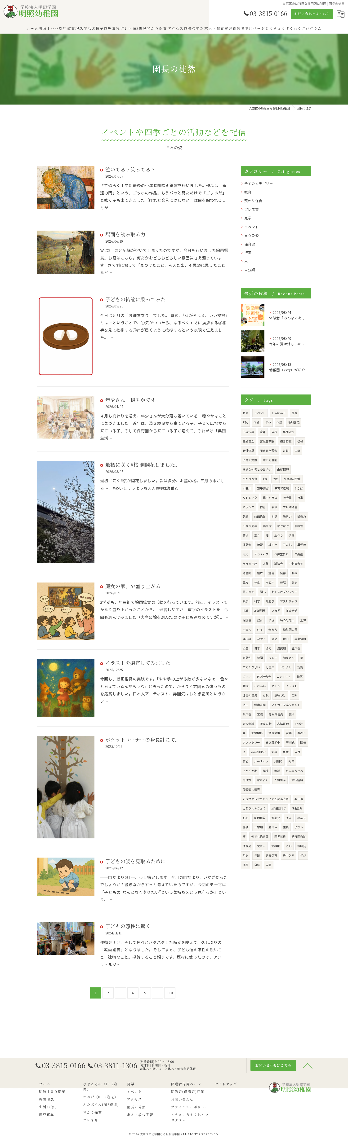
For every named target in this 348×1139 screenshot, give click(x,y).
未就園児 (283, 469)
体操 (256, 422)
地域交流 (294, 422)
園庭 (294, 413)
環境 (271, 620)
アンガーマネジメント (286, 705)
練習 (260, 545)
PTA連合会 (264, 677)
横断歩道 (286, 441)
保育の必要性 (292, 479)
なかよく (262, 780)
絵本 (260, 573)
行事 (247, 252)
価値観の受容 (251, 789)
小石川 (247, 488)
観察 (245, 601)
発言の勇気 (250, 695)
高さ (257, 535)
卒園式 (290, 742)
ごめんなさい (251, 667)
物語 (299, 677)
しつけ (298, 724)
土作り (278, 535)
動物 (245, 686)
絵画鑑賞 (260, 516)
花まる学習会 (268, 450)
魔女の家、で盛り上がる (133, 586)
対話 (274, 516)
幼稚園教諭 (299, 836)
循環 (291, 535)
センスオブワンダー (285, 592)
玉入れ (287, 545)
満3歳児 (297, 808)
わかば (298, 488)
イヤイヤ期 (250, 771)
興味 (294, 582)
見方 (245, 582)
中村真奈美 (296, 563)
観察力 (301, 516)
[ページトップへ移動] (307, 1065)
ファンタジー (251, 742)
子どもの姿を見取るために (135, 861)
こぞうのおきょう (254, 808)
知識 (274, 752)
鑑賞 (271, 573)
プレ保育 (251, 209)
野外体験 (248, 450)
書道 (286, 450)
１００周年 (250, 526)
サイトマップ (226, 1084)
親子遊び (263, 488)
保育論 (249, 243)
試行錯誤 (297, 780)
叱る (260, 629)
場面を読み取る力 (125, 234)
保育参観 (291, 611)
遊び (288, 846)
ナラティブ (261, 554)
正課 (303, 620)
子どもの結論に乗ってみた (135, 299)
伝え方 (272, 629)
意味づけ (280, 695)
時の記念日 (287, 620)
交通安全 (248, 441)
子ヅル (298, 827)
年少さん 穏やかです (130, 399)
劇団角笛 (260, 818)
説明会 (301, 846)
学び (303, 855)
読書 (283, 573)
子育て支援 (250, 460)
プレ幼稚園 (290, 507)
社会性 (287, 497)
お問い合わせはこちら (312, 13)
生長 (286, 827)
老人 (288, 818)
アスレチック (288, 601)
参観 (265, 695)
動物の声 (274, 733)
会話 (274, 639)
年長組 (298, 554)
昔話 (283, 582)
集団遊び (288, 432)
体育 (263, 507)
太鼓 (265, 563)
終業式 (301, 818)
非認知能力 (258, 752)
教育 (247, 191)
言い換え (248, 592)
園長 (303, 742)
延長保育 (271, 855)
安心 (245, 761)
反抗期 (281, 648)
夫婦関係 (257, 733)
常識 (260, 714)
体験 (279, 422)
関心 (263, 592)
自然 (257, 865)
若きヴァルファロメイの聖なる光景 (266, 799)
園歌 (245, 827)
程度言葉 (260, 705)
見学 (247, 217)
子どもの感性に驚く (128, 925)
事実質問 (300, 639)
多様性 (298, 526)
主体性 (296, 648)
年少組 (247, 639)
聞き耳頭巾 (273, 742)
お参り (301, 733)
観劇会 (276, 818)
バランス (248, 507)
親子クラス (270, 497)
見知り (278, 761)
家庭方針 (266, 724)
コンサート (284, 677)
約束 (291, 761)
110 (170, 992)
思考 (286, 752)
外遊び (270, 601)
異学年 (301, 545)
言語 (288, 733)
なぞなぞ (283, 526)
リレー (272, 658)
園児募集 (280, 836)
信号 (300, 441)
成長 (245, 865)
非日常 (298, 799)
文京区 (261, 846)
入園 (268, 865)
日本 (257, 648)
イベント (251, 226)
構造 (265, 771)
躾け (291, 714)
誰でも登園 (270, 460)
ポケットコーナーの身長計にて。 (142, 739)
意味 (263, 432)
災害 (245, 648)
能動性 (247, 658)
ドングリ (286, 667)
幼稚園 (276, 846)
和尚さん (288, 658)
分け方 (247, 780)
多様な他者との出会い (257, 469)
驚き (245, 535)
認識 (300, 667)
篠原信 (267, 526)
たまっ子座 (250, 563)
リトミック (250, 497)
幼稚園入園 (290, 629)
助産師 (247, 573)
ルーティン (261, 761)
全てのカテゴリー (258, 183)
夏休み (272, 827)
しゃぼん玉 (279, 413)
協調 (260, 658)
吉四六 (270, 582)
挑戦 (245, 611)
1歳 (265, 479)
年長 (274, 432)
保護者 (247, 620)
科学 (257, 601)
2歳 (275, 479)
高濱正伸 (283, 724)
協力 (268, 648)
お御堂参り (281, 554)
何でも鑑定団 (259, 836)
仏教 (294, 695)
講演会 (278, 563)
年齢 (257, 855)
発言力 (287, 516)
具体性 (247, 714)
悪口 (245, 705)
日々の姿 (251, 235)
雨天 (245, 554)
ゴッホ (247, 677)
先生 (257, 582)
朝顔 (245, 516)
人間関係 (280, 780)
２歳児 (276, 611)
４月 (297, 752)
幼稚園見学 (279, 808)
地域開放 (260, 611)
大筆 (297, 450)
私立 (245, 413)
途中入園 (288, 855)
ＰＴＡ (276, 686)
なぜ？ (261, 639)
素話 (277, 771)
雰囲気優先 (275, 714)
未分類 (249, 269)
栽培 (274, 507)
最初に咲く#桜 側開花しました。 (142, 464)
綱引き (272, 545)
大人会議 (248, 724)
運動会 (247, 545)
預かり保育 (253, 200)
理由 (286, 639)
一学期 (258, 827)
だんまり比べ (294, 771)
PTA (245, 422)
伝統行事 (248, 432)
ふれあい (260, 686)
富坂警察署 (267, 441)
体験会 (247, 846)
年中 (268, 422)
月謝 (245, 855)
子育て (247, 629)
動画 (294, 573)
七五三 (270, 667)
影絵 (245, 818)
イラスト (291, 686)
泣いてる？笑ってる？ (130, 169)
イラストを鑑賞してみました (137, 662)
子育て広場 (281, 488)
